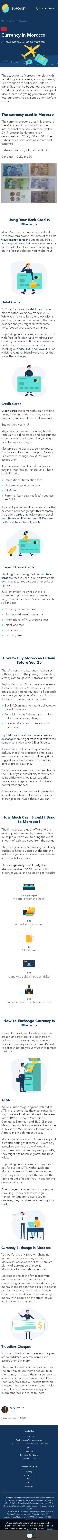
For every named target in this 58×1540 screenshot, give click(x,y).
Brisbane (29, 1483)
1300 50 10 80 (46, 8)
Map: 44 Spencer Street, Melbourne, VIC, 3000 (29, 1444)
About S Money (29, 1459)
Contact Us (29, 1436)
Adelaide (29, 1487)
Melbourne (29, 1475)
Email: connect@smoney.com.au (29, 1440)
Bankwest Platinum (20, 518)
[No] (54, 1529)
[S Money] (14, 8)
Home (4, 21)
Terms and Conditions (29, 1455)
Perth (29, 1479)
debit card (36, 309)
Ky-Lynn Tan (18, 1407)
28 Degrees (45, 518)
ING (28, 349)
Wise (21, 349)
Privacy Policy (29, 1451)
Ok (29, 1536)
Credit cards (9, 411)
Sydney (29, 1472)
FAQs (29, 1448)
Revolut (42, 349)
